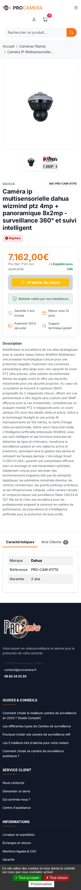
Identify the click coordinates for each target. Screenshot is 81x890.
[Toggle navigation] (75, 7)
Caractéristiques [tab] (20, 542)
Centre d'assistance (17, 807)
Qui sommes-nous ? (16, 799)
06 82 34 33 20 (15, 676)
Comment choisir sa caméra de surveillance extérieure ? (33, 753)
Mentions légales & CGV (20, 851)
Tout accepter (28, 878)
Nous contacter (13, 783)
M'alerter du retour (43, 282)
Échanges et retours (17, 843)
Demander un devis (16, 791)
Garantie (8, 859)
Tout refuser (58, 878)
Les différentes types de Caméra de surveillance (37, 726)
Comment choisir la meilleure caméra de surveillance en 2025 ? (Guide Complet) (39, 715)
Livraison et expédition (19, 834)
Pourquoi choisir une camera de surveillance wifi (36, 734)
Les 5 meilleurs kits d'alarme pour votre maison (36, 743)
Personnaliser (41, 884)
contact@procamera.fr (20, 670)
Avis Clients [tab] (54, 542)
